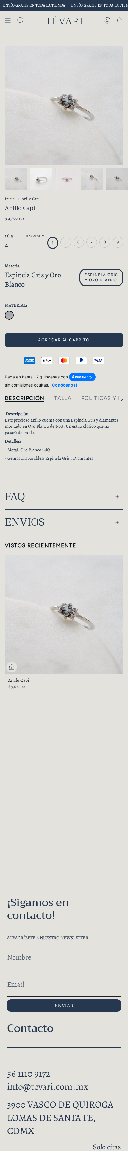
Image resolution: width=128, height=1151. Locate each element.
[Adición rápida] (11, 667)
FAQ (15, 496)
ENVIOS (25, 522)
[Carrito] (119, 20)
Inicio (10, 199)
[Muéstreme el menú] (8, 20)
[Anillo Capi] (9, 315)
